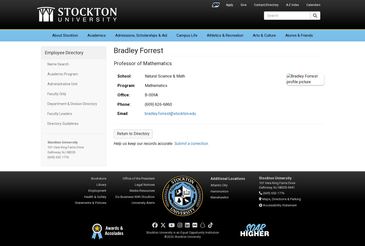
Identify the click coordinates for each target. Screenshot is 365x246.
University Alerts (143, 203)
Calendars (313, 5)
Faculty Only (56, 94)
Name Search (58, 64)
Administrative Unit (62, 84)
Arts (264, 35)
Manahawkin (220, 197)
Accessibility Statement (280, 205)
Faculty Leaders (59, 114)
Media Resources (142, 190)
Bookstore (98, 178)
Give (244, 5)
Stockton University (77, 15)
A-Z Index (292, 5)
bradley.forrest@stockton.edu (170, 113)
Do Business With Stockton (135, 197)
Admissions (141, 35)
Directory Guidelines (62, 124)
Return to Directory (133, 133)
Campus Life (187, 35)
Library (101, 185)
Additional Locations (228, 179)
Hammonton (219, 191)
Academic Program (62, 74)
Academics (96, 35)
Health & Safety (95, 197)
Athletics (225, 35)
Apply (229, 5)
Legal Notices (145, 185)
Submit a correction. (191, 143)
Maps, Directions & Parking (281, 199)
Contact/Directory (266, 5)
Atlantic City (219, 185)
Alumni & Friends (299, 35)
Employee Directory (64, 52)
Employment (97, 190)
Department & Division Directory (72, 104)
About (65, 35)
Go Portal (216, 3)
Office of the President (139, 178)
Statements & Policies (90, 203)
